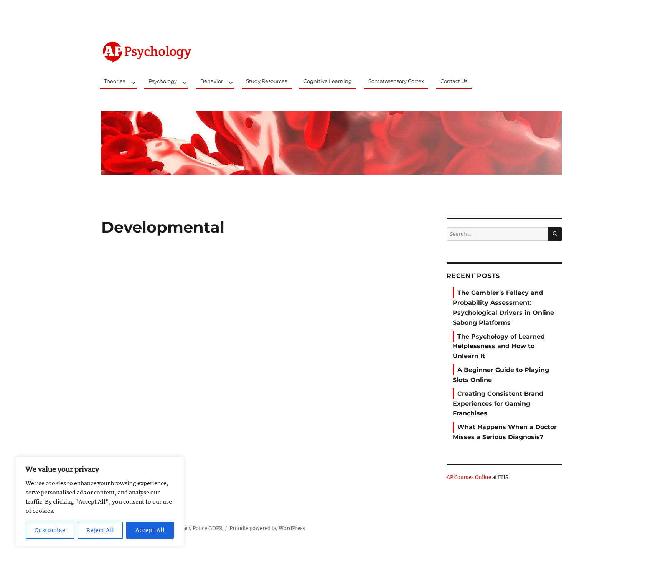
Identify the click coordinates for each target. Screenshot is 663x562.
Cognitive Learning (327, 81)
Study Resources (266, 81)
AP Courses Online (469, 477)
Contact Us (453, 81)
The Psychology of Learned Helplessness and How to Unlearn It (499, 346)
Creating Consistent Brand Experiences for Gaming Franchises (498, 403)
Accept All (150, 530)
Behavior (211, 81)
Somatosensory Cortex (396, 81)
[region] (99, 502)
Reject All (100, 530)
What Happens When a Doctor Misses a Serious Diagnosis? (505, 432)
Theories (114, 81)
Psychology (162, 81)
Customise (50, 530)
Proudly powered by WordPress (267, 528)
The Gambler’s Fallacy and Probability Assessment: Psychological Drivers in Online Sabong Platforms (503, 307)
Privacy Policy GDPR (198, 528)
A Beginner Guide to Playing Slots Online (501, 374)
